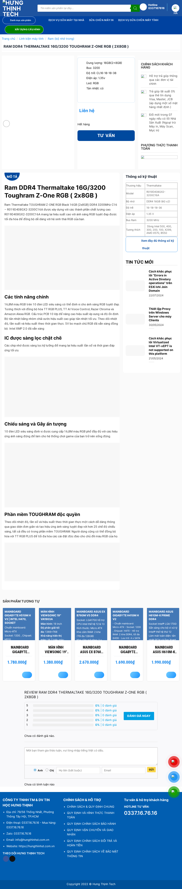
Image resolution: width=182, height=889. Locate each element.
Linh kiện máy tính (31, 38)
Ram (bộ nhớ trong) (61, 38)
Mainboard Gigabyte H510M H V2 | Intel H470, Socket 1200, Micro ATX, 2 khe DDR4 (19, 649)
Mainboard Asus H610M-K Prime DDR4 (164, 649)
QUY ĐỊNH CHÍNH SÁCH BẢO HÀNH (91, 823)
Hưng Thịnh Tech (104, 884)
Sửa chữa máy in (101, 20)
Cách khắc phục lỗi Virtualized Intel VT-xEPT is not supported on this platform (161, 346)
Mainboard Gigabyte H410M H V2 (128, 649)
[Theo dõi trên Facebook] (6, 859)
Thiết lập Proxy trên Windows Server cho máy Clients (160, 314)
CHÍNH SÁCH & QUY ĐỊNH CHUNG (90, 806)
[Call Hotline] (144, 7)
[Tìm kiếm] (135, 8)
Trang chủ (8, 38)
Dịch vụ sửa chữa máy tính (138, 20)
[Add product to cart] (27, 674)
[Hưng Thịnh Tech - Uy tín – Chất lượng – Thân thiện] (17, 8)
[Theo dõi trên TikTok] (12, 859)
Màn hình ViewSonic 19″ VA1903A (56, 649)
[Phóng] (6, 123)
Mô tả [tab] (12, 177)
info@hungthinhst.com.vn (32, 839)
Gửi (151, 769)
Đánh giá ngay (139, 716)
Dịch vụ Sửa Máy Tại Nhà (66, 20)
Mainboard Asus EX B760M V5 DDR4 (92, 649)
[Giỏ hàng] (175, 8)
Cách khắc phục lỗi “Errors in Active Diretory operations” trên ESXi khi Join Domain (160, 281)
